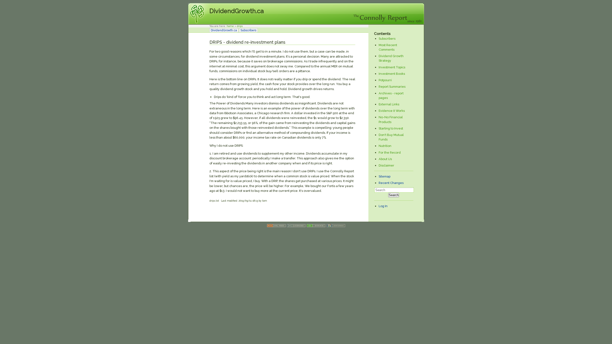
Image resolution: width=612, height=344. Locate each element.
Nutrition (385, 146)
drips (240, 26)
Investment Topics (392, 67)
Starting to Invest (391, 128)
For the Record (390, 152)
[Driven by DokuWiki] (335, 226)
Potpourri (385, 80)
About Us (385, 159)
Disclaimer (386, 165)
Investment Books (392, 73)
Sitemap (384, 176)
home (230, 26)
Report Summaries (392, 86)
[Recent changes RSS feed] (276, 226)
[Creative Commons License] (296, 226)
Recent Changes (391, 183)
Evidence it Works (392, 111)
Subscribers (248, 30)
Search (394, 195)
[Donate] (316, 226)
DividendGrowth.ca (236, 11)
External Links (389, 104)
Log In (383, 206)
